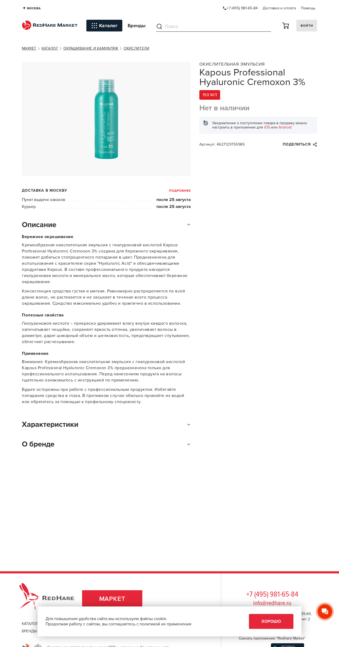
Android (285, 127)
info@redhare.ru (272, 603)
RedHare (52, 599)
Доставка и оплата (279, 8)
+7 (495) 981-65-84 (272, 595)
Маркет (112, 599)
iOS (267, 127)
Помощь (308, 8)
